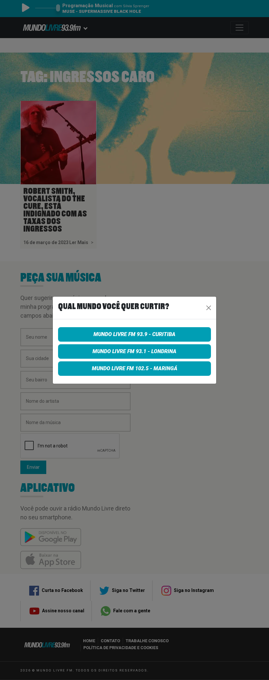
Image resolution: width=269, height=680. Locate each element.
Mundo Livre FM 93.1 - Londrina (134, 351)
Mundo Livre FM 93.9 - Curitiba (134, 334)
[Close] (209, 308)
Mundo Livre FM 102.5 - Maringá (134, 368)
